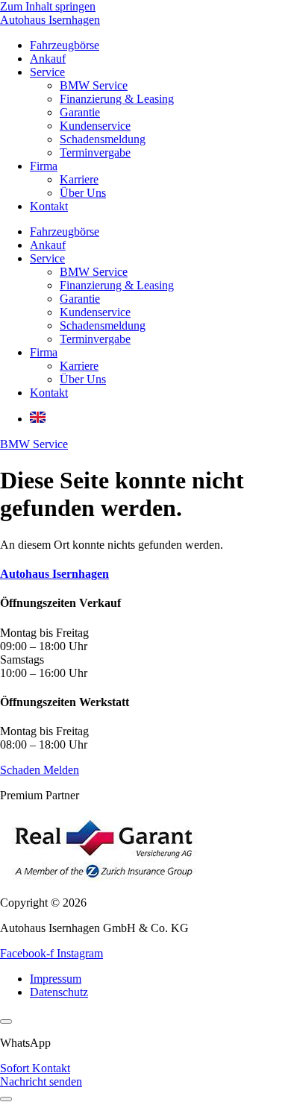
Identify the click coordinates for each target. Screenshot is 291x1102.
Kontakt (49, 206)
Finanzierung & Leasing (117, 98)
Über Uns (83, 192)
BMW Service (94, 85)
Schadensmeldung (103, 139)
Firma (43, 166)
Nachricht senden (41, 1081)
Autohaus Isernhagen (50, 19)
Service (47, 72)
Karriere (79, 179)
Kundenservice (95, 125)
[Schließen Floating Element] (6, 1021)
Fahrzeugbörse (64, 45)
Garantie (80, 112)
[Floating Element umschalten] (6, 1099)
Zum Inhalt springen (48, 6)
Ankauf (48, 58)
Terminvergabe (95, 152)
